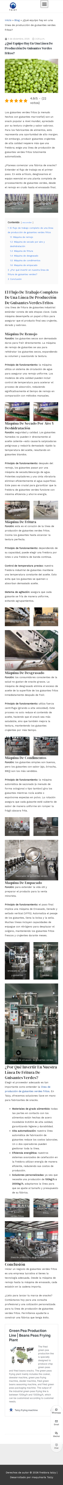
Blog (17, 20)
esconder (27, 222)
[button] (44, 4)
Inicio (8, 20)
